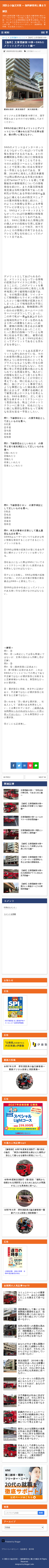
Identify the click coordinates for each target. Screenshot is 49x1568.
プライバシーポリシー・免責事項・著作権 (18, 1549)
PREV (7, 777)
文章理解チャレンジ (33, 51)
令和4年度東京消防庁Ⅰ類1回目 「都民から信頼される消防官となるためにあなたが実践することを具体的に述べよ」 (24, 1182)
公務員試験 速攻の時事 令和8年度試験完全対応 (15, 1272)
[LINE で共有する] (36, 765)
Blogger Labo (29, 1564)
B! (24, 765)
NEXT (41, 777)
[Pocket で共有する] (30, 765)
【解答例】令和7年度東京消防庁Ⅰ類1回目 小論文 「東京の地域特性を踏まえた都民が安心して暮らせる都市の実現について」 (24, 1152)
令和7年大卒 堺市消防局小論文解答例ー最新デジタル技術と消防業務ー (24, 1068)
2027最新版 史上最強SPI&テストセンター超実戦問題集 (15, 1021)
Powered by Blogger (12, 1541)
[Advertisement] (23, 258)
